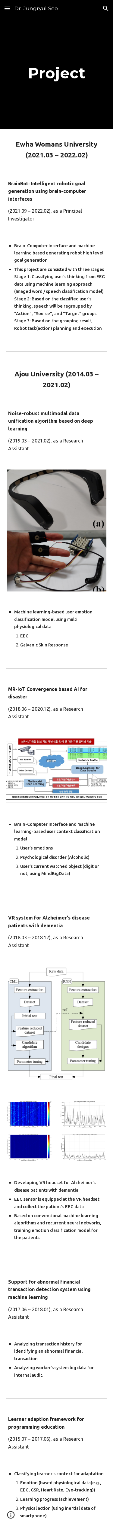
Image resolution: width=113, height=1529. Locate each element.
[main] (57, 73)
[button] (7, 8)
